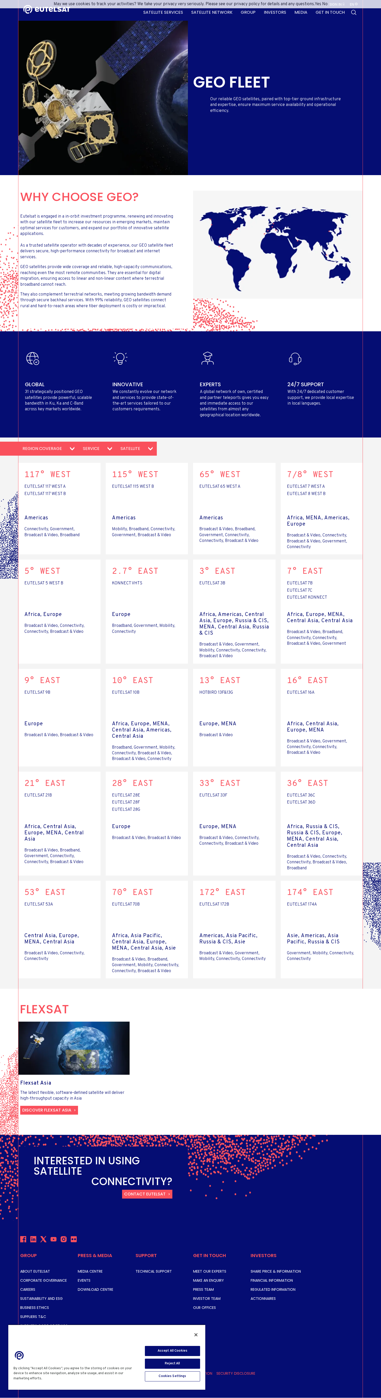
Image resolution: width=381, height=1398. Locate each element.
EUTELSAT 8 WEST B (306, 494)
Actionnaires (263, 1298)
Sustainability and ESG (41, 1298)
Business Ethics (34, 1307)
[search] (353, 12)
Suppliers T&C (33, 1316)
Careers (27, 1289)
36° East (307, 784)
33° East (220, 784)
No (325, 4)
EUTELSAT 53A (38, 904)
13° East (220, 681)
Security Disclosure (235, 1373)
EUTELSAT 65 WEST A (220, 486)
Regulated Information (273, 1289)
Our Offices (204, 1307)
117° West (47, 475)
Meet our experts (209, 1271)
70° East (132, 893)
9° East (42, 681)
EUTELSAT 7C (299, 590)
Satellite (131, 448)
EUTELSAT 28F (126, 802)
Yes (318, 4)
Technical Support (154, 1271)
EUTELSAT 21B (38, 795)
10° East (132, 681)
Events (84, 1280)
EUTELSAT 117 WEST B (45, 494)
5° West (42, 572)
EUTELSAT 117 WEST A (45, 486)
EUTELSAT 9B (37, 692)
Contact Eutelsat (145, 1194)
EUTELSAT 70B (126, 904)
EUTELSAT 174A (302, 904)
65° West (220, 475)
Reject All (172, 1363)
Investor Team (207, 1298)
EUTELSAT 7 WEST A (306, 486)
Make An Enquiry (208, 1280)
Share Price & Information (276, 1271)
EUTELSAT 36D (301, 802)
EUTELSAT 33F (213, 795)
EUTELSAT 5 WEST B (43, 583)
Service (92, 448)
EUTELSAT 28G (126, 809)
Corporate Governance (43, 1280)
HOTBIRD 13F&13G (216, 692)
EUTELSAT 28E (126, 795)
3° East (217, 572)
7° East (305, 572)
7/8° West (310, 475)
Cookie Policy (55, 1379)
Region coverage (43, 448)
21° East (45, 784)
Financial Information (272, 1280)
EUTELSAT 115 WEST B (133, 486)
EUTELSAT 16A (301, 692)
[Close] (196, 1334)
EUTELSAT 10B (125, 692)
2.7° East (135, 572)
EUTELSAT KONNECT (307, 597)
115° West (135, 475)
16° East (307, 681)
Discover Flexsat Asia (46, 1110)
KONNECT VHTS (127, 583)
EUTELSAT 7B (300, 583)
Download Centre (95, 1289)
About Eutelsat (35, 1271)
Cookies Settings (172, 1376)
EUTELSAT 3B (212, 583)
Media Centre (90, 1271)
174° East (310, 893)
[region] (106, 1357)
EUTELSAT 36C (301, 795)
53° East (45, 893)
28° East (132, 784)
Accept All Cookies (172, 1351)
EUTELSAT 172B (214, 904)
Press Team (203, 1289)
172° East (222, 893)
